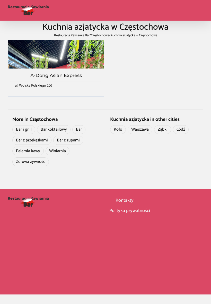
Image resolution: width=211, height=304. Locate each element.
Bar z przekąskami (32, 140)
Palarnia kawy (28, 151)
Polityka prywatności (129, 211)
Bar (79, 129)
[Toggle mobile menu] (201, 10)
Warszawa (140, 129)
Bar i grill (24, 129)
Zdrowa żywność (30, 161)
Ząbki (163, 129)
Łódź (181, 129)
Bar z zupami (68, 140)
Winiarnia (57, 151)
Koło (118, 129)
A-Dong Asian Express (56, 75)
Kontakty (124, 200)
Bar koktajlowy (54, 129)
